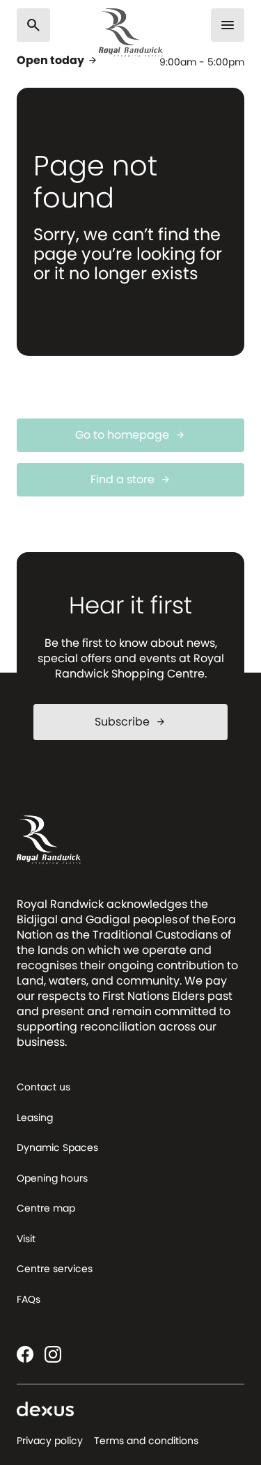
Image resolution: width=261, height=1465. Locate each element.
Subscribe (130, 722)
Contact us (43, 1087)
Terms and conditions (146, 1441)
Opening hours (52, 1178)
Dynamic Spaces (57, 1147)
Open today (57, 60)
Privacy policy (50, 1441)
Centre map (46, 1208)
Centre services (55, 1269)
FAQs (28, 1299)
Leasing (35, 1118)
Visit (26, 1239)
